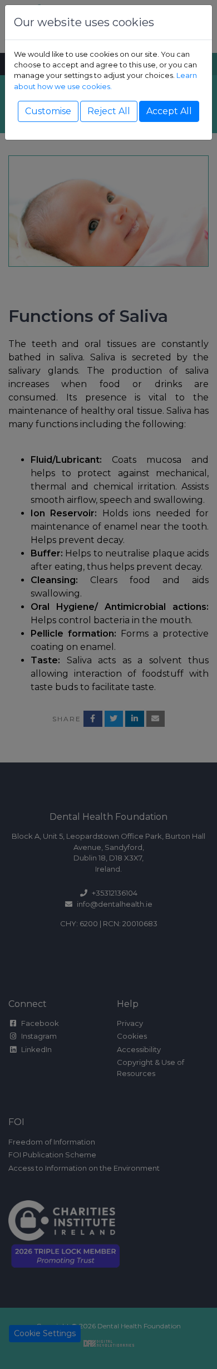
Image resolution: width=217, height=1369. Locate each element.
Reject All (108, 111)
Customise (48, 111)
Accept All (169, 111)
